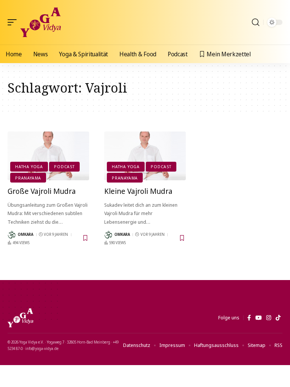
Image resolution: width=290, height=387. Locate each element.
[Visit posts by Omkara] (12, 235)
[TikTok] (278, 318)
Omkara (25, 234)
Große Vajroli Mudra (42, 191)
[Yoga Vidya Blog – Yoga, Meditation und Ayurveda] (20, 317)
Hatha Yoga (29, 166)
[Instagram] (268, 318)
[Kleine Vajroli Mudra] (145, 156)
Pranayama (28, 178)
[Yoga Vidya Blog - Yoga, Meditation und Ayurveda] (40, 22)
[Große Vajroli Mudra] (48, 156)
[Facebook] (249, 318)
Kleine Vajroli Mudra (138, 191)
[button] (14, 22)
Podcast (64, 166)
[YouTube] (258, 318)
